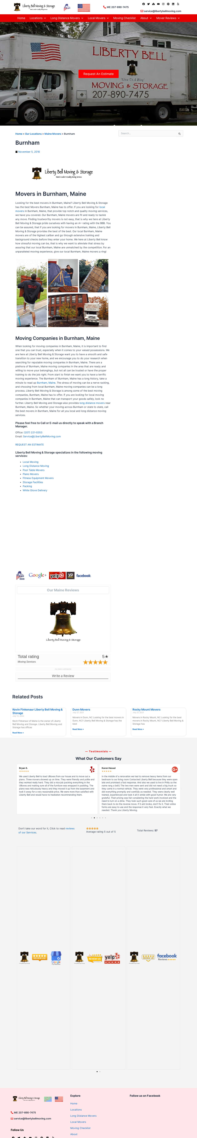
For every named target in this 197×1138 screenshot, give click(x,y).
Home (21, 18)
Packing (27, 486)
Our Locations (33, 133)
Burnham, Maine (46, 382)
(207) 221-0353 (33, 432)
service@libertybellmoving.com (162, 11)
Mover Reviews (166, 18)
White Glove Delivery (35, 490)
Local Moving (30, 461)
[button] (15, 789)
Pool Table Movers (33, 470)
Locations (36, 18)
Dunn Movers (81, 709)
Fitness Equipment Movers (38, 478)
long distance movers (92, 402)
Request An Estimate (98, 74)
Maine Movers (52, 133)
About (144, 18)
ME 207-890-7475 (118, 7)
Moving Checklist (124, 18)
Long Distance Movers (65, 18)
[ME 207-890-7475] (104, 7)
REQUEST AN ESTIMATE (30, 444)
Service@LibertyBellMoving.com (42, 436)
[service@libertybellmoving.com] (142, 11)
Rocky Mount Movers (147, 709)
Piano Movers (31, 474)
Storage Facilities (33, 482)
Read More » (18, 733)
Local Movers (96, 18)
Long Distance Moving (36, 465)
